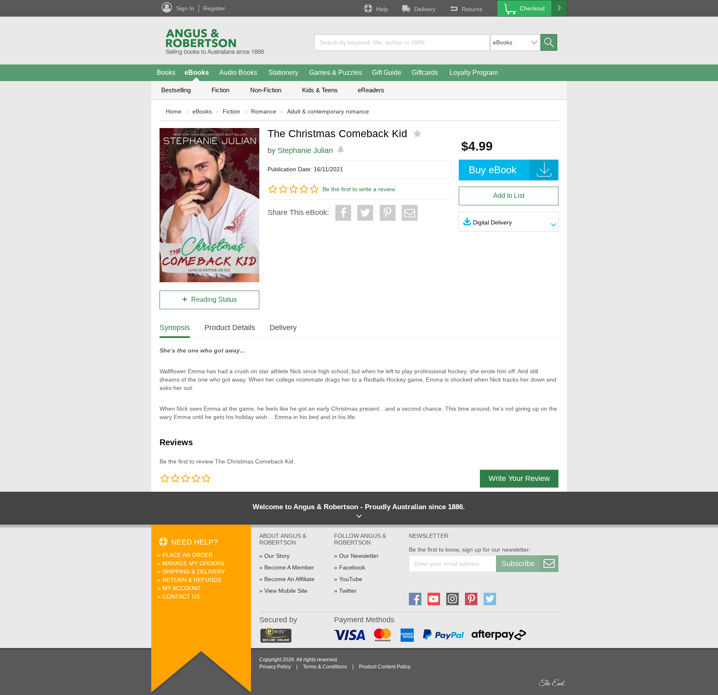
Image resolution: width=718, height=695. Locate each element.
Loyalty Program (474, 72)
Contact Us (181, 596)
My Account (181, 588)
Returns (472, 9)
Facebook (352, 567)
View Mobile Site (285, 590)
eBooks (196, 72)
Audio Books (238, 72)
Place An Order (187, 555)
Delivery (424, 9)
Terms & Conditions (325, 667)
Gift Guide (386, 72)
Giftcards (425, 72)
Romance (263, 111)
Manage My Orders (193, 563)
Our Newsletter (359, 555)
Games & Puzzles (335, 72)
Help (382, 9)
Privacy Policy (275, 667)
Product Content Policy (385, 667)
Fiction (220, 90)
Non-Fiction (265, 90)
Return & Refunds (191, 580)
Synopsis (175, 327)
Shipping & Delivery (193, 571)
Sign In (185, 8)
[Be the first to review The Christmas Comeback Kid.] (418, 133)
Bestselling (176, 90)
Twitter (348, 590)
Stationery (283, 72)
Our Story (277, 555)
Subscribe (518, 563)
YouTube (350, 579)
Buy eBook (492, 169)
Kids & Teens (320, 90)
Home (174, 111)
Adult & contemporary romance (328, 111)
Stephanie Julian (305, 150)
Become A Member (289, 567)
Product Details (229, 327)
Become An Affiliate (289, 579)
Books (166, 72)
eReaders (371, 90)
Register (214, 8)
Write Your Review (519, 478)
